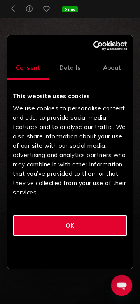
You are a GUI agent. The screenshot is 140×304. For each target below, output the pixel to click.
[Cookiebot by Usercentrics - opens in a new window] (96, 46)
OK (70, 225)
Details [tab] (70, 67)
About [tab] (112, 67)
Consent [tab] (28, 67)
